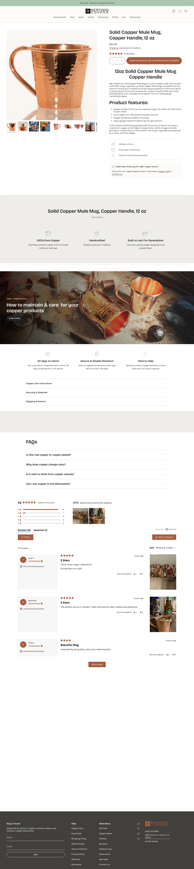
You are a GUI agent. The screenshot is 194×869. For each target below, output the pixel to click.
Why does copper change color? (46, 464)
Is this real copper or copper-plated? (48, 454)
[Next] (186, 3)
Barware (103, 843)
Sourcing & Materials (36, 392)
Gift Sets (103, 828)
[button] (59, 17)
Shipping (113, 48)
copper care (163, 171)
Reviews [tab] (24, 530)
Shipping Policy (78, 838)
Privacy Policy (77, 854)
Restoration (104, 854)
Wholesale (76, 864)
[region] (89, 516)
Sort (152, 547)
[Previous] (8, 3)
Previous (6, 75)
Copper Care (77, 828)
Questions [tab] (40, 530)
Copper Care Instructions (39, 383)
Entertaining (105, 849)
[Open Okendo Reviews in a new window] (166, 529)
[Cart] (186, 11)
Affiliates (75, 859)
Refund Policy (77, 843)
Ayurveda (103, 859)
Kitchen (103, 838)
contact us (117, 174)
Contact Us (104, 864)
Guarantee (76, 833)
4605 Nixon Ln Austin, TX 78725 (157, 836)
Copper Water (105, 833)
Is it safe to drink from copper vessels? (50, 474)
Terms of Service (79, 849)
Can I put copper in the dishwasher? (48, 483)
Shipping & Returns (36, 401)
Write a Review (167, 538)
